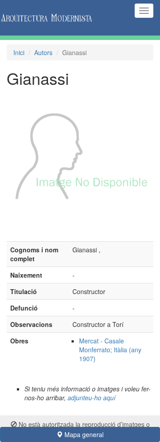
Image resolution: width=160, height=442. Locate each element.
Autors (43, 52)
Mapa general (83, 434)
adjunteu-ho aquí (92, 397)
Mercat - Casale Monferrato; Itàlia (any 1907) (110, 349)
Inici (18, 52)
